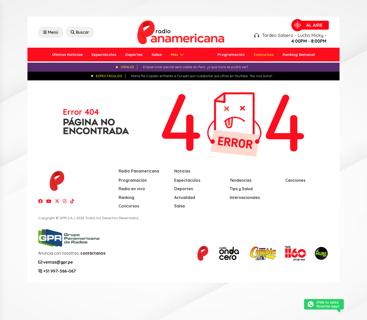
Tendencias (240, 180)
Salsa (157, 54)
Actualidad (184, 197)
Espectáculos (104, 54)
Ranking (126, 197)
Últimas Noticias (67, 54)
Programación (231, 54)
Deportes (134, 54)
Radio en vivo (132, 188)
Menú (53, 32)
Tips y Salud (241, 188)
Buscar (82, 32)
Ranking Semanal (299, 54)
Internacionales (245, 197)
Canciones (295, 180)
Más (175, 54)
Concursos (264, 54)
